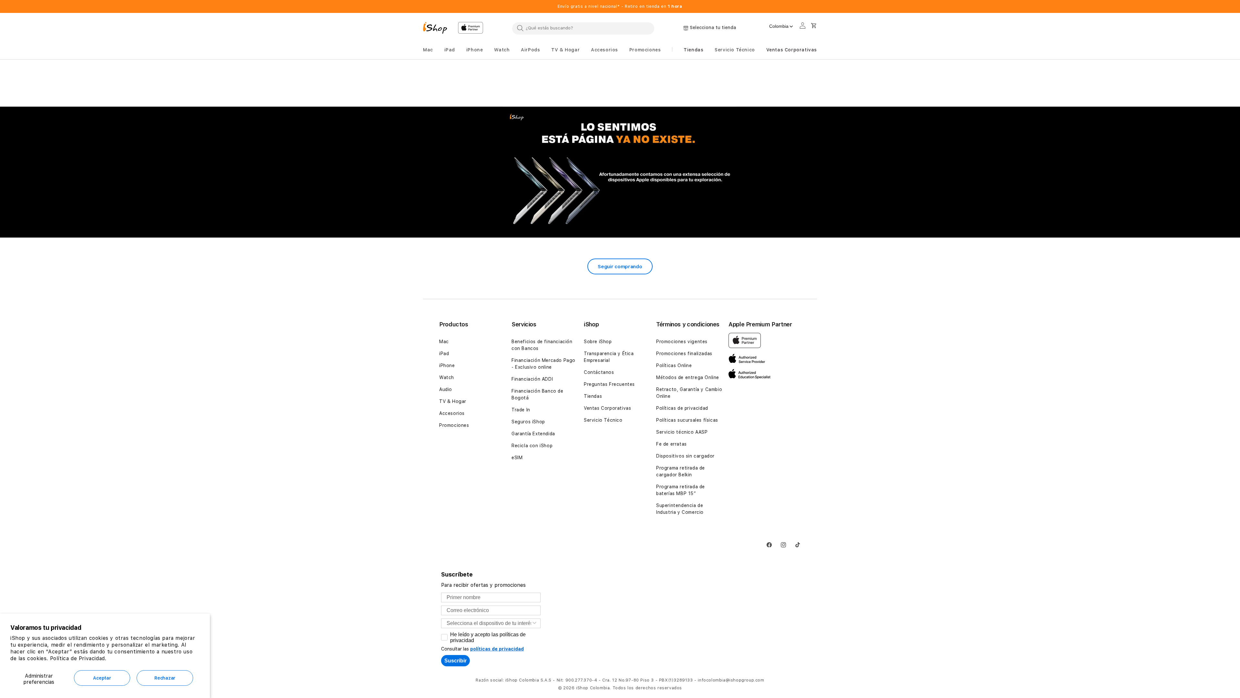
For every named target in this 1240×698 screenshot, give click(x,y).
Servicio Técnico (603, 420)
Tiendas (593, 396)
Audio (445, 389)
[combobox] (583, 28)
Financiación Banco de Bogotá (537, 394)
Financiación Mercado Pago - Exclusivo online (543, 364)
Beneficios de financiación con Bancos (542, 345)
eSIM (517, 457)
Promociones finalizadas (684, 353)
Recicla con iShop (532, 445)
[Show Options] (534, 623)
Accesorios (452, 413)
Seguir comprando (620, 267)
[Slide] (620, 172)
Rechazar (164, 678)
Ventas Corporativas (607, 408)
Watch (446, 377)
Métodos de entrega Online (687, 377)
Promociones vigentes (682, 341)
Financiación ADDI (532, 379)
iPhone (447, 365)
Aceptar (102, 678)
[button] (428, 50)
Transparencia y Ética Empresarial (609, 357)
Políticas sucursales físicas (687, 420)
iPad (444, 353)
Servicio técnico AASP (682, 432)
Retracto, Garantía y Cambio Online (689, 393)
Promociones (454, 425)
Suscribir (455, 660)
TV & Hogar (452, 401)
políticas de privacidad (497, 648)
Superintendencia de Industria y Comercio (680, 509)
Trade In (521, 409)
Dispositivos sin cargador (685, 456)
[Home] (438, 29)
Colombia (779, 26)
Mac (444, 341)
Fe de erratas (671, 444)
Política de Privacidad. (78, 658)
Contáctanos (599, 372)
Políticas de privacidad (682, 408)
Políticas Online (674, 365)
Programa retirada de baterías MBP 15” (680, 490)
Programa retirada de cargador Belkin (680, 471)
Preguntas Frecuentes (609, 384)
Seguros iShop (528, 421)
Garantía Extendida (533, 433)
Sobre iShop (598, 341)
